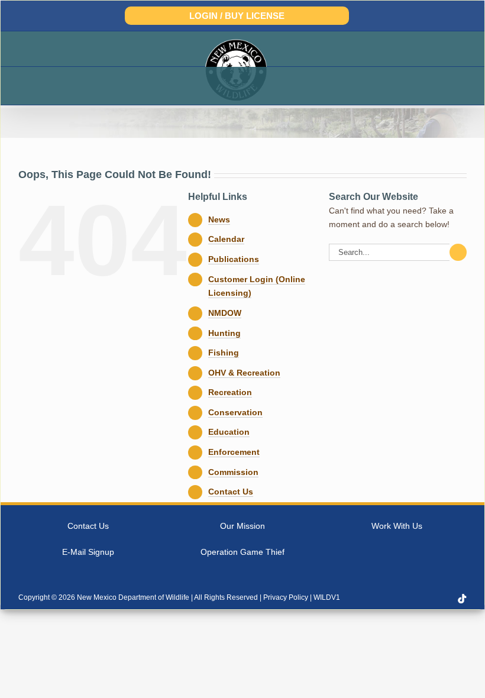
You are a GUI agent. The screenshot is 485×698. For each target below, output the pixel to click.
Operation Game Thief (242, 552)
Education (229, 432)
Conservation (235, 412)
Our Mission (242, 526)
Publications (233, 259)
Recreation (230, 392)
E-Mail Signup (88, 552)
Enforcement (234, 452)
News (219, 219)
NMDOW (224, 313)
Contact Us (230, 491)
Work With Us (396, 526)
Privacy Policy (285, 597)
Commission (233, 472)
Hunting (224, 333)
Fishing (223, 352)
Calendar (226, 239)
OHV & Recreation (244, 372)
